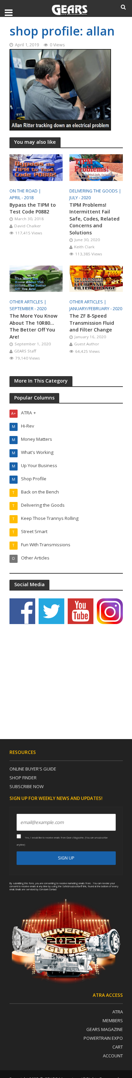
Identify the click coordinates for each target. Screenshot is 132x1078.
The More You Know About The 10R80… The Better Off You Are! (33, 326)
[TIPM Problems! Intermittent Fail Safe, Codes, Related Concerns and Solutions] (96, 166)
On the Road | (25, 191)
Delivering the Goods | (95, 191)
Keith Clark (84, 246)
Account (113, 1056)
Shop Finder (23, 778)
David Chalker (27, 225)
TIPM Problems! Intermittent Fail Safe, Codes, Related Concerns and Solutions (94, 219)
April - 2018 (21, 198)
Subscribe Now (26, 786)
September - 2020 (27, 309)
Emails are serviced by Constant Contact (36, 889)
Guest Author (86, 343)
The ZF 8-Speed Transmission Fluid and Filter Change (91, 323)
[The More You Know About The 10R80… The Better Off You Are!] (36, 278)
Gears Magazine (104, 1029)
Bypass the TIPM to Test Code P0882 (32, 208)
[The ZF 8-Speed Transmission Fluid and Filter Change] (96, 278)
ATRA (117, 1012)
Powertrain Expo (103, 1038)
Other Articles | (28, 302)
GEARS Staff (25, 350)
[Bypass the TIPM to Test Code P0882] (36, 166)
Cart (117, 1047)
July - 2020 (80, 198)
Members (113, 1020)
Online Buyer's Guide (32, 769)
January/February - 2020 (95, 309)
